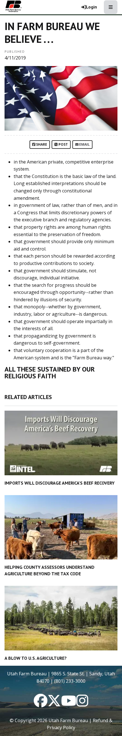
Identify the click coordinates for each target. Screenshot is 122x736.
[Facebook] (40, 704)
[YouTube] (68, 704)
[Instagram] (82, 704)
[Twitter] (54, 704)
